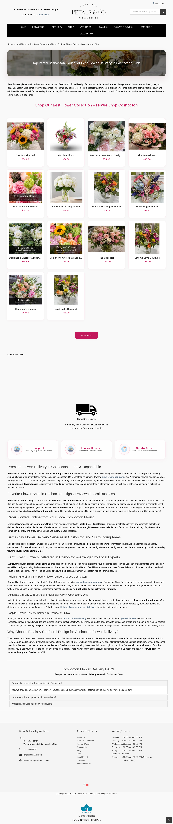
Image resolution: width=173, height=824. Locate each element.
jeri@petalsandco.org (33, 755)
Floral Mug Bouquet (147, 206)
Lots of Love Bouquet (147, 257)
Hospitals (81, 760)
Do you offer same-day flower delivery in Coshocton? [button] (37, 683)
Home (23, 27)
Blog (79, 754)
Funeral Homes (84, 763)
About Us (81, 737)
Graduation (87, 33)
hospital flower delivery (74, 618)
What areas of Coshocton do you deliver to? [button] (32, 704)
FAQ (79, 750)
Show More (86, 335)
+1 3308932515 (42, 15)
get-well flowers (128, 618)
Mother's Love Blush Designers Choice (106, 155)
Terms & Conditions (85, 740)
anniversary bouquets (113, 477)
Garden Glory (66, 155)
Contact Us (82, 747)
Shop (71, 27)
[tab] (88, 683)
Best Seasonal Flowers (25, 206)
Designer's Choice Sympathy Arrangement (25, 257)
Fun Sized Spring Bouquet (106, 206)
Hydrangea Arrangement (66, 206)
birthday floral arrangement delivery (78, 607)
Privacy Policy (83, 744)
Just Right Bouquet (66, 309)
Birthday (57, 27)
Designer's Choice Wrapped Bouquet (66, 257)
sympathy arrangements (88, 582)
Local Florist (21, 44)
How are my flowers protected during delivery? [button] (34, 697)
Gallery (103, 27)
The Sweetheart (147, 155)
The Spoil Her (106, 257)
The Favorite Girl (25, 155)
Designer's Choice (25, 309)
